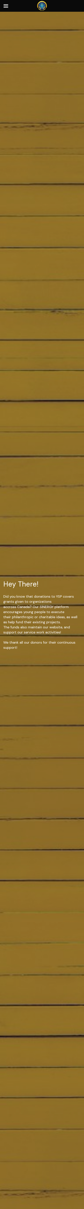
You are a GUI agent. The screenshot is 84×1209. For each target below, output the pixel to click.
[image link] (42, 5)
